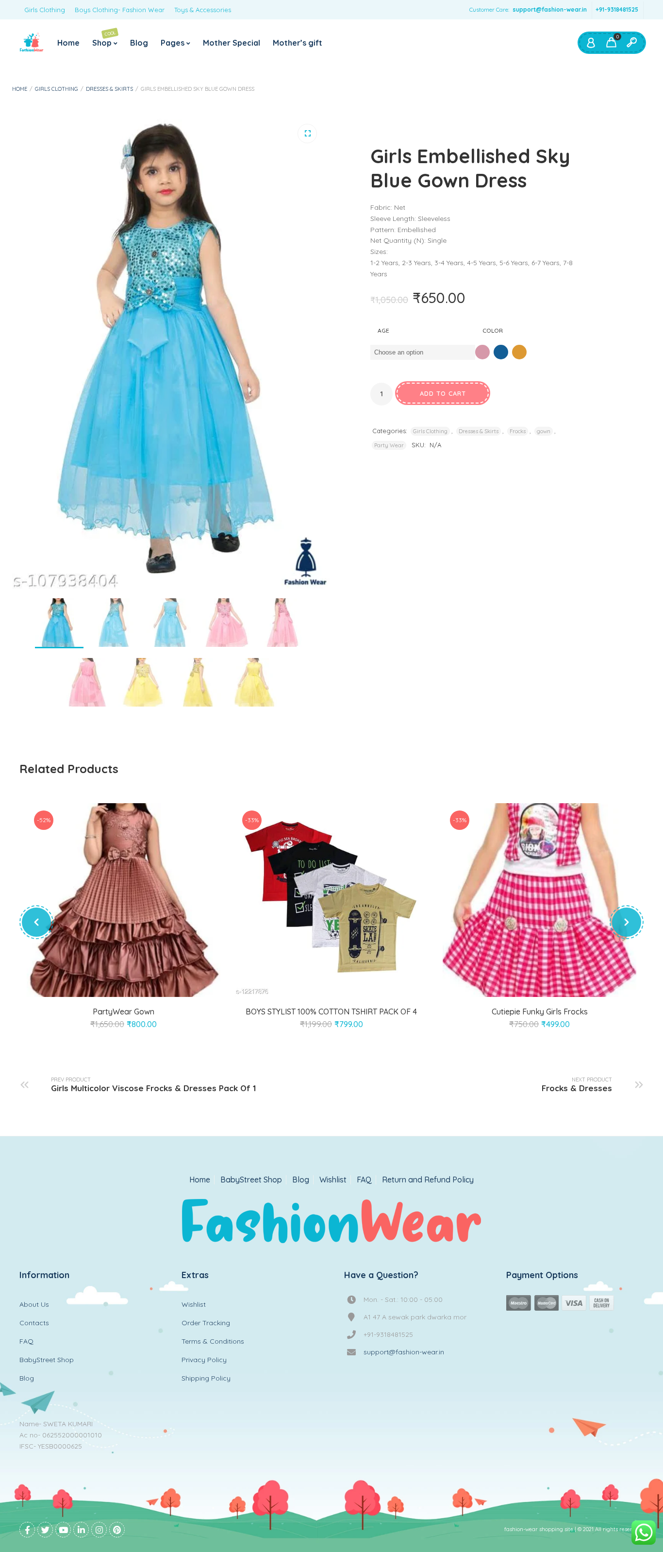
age (383, 330)
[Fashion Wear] (31, 43)
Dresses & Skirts (109, 88)
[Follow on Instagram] (99, 1529)
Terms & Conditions (213, 1341)
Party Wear (389, 445)
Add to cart (443, 393)
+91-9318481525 (617, 9)
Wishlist (333, 1179)
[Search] (631, 42)
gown (543, 431)
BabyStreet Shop (251, 1179)
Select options (112, 985)
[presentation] (36, 922)
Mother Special (231, 43)
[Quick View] (134, 985)
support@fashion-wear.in (550, 9)
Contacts (34, 1322)
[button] (307, 133)
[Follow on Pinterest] (117, 1529)
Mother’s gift (297, 43)
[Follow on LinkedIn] (81, 1529)
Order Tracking (206, 1322)
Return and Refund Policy (428, 1179)
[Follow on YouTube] (63, 1529)
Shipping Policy (206, 1378)
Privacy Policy (204, 1359)
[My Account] (590, 42)
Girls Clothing (44, 10)
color (492, 330)
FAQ (364, 1179)
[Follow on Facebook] (27, 1529)
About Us (34, 1304)
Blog (139, 43)
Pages (172, 43)
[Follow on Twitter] (45, 1529)
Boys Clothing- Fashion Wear (120, 10)
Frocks (518, 431)
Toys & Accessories (202, 10)
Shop (104, 39)
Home (68, 43)
